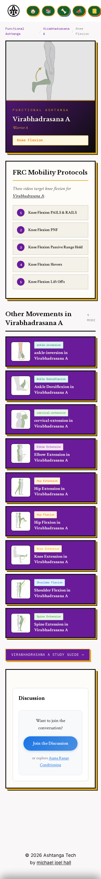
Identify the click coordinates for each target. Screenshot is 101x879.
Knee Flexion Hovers (45, 264)
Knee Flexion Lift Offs (46, 281)
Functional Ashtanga (14, 31)
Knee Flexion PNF (43, 229)
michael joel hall (54, 862)
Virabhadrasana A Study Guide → (47, 654)
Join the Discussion (50, 743)
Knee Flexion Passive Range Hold (55, 247)
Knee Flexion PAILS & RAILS (52, 212)
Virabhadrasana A (56, 31)
